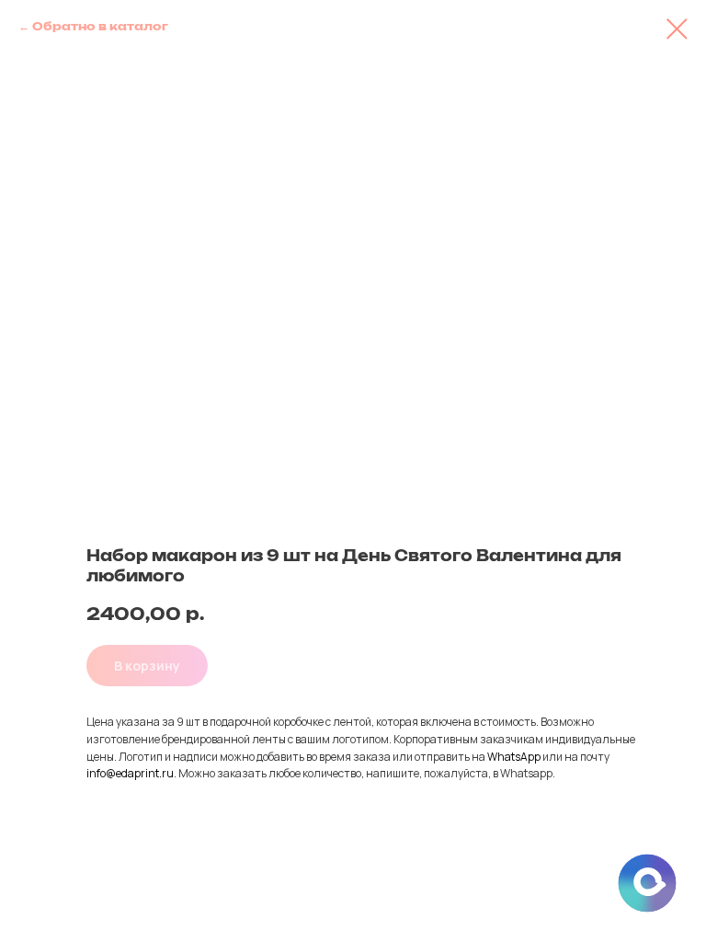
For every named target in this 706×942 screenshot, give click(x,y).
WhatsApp (514, 756)
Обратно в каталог (100, 26)
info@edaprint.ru (130, 773)
